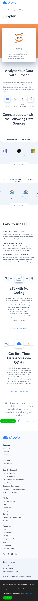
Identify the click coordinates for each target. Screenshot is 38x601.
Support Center (8, 545)
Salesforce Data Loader (11, 486)
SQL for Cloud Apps (10, 492)
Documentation (8, 548)
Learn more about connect (19, 391)
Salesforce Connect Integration (14, 489)
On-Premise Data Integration (13, 479)
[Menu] (33, 3)
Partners (6, 455)
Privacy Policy (8, 568)
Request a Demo (30, 421)
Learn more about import (19, 328)
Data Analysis (8, 483)
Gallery (5, 535)
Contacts (6, 451)
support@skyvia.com (10, 571)
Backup (5, 511)
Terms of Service (9, 562)
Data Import (7, 463)
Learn (5, 542)
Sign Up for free (8, 421)
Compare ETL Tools (10, 539)
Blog (4, 529)
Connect (6, 514)
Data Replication (9, 473)
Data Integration (13, 10)
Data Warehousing (9, 476)
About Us (6, 448)
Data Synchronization (10, 470)
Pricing (5, 520)
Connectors (7, 507)
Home (5, 10)
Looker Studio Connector (12, 517)
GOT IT (8, 597)
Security (6, 565)
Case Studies (7, 532)
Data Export (7, 467)
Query (5, 504)
